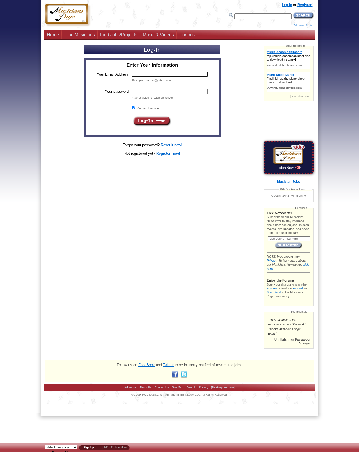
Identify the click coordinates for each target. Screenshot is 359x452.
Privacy (272, 260)
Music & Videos (158, 34)
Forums (187, 34)
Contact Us (162, 387)
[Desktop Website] (223, 387)
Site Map (177, 387)
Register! (305, 5)
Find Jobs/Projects (118, 34)
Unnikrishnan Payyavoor (292, 339)
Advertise (130, 387)
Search (191, 387)
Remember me (147, 108)
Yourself (298, 288)
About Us (145, 387)
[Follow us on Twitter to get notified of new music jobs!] (184, 377)
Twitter (168, 365)
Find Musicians (80, 34)
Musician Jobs (288, 182)
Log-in (287, 5)
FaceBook (146, 365)
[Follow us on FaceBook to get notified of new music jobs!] (175, 377)
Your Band (274, 292)
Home (53, 34)
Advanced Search (304, 25)
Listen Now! (286, 168)
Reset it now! (171, 145)
